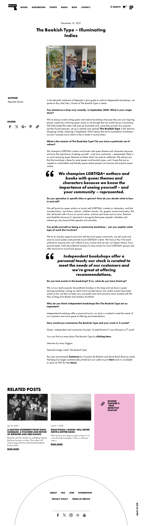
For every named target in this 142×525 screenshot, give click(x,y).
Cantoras (74, 356)
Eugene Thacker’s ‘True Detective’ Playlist (114, 406)
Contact (85, 7)
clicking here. (104, 336)
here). (74, 362)
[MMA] (131, 7)
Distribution (85, 492)
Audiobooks (38, 7)
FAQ (63, 492)
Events (53, 7)
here (111, 359)
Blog (74, 7)
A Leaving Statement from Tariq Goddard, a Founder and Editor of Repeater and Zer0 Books (27, 432)
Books (24, 7)
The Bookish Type (110, 128)
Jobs (71, 492)
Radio (64, 7)
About (53, 492)
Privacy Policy (60, 499)
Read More (13, 449)
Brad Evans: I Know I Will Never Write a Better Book (70, 430)
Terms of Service (81, 499)
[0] (123, 7)
